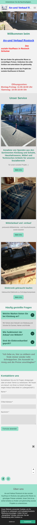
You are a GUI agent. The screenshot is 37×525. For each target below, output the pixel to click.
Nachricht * (5, 412)
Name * (3, 392)
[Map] (18, 459)
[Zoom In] (33, 469)
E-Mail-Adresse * (7, 402)
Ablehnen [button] (12, 522)
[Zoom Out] (33, 472)
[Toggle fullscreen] (33, 446)
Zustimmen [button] (27, 522)
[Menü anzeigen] (34, 7)
